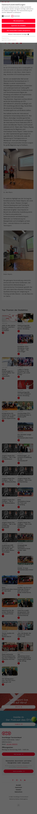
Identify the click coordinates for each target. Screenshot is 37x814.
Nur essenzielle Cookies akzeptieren (18, 30)
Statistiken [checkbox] (17, 16)
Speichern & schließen (18, 26)
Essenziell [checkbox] (7, 16)
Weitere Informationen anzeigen (18, 34)
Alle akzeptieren (18, 21)
